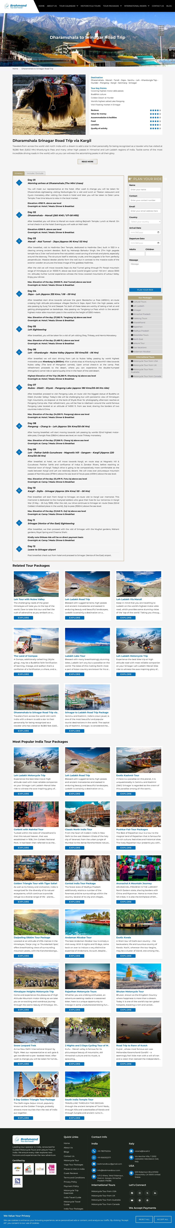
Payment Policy (71, 1186)
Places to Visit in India (74, 1169)
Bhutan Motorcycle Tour (130, 991)
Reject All (144, 1219)
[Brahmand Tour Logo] (15, 6)
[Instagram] (140, 1193)
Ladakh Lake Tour (75, 656)
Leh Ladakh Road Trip (77, 599)
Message (133, 260)
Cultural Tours (139, 301)
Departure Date (137, 238)
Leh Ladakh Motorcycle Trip (132, 656)
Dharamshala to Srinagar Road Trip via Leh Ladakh (42, 712)
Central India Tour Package (80, 883)
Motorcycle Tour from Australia (106, 1200)
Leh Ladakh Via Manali (129, 599)
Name (132, 185)
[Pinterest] (140, 1200)
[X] (147, 1193)
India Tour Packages (73, 1208)
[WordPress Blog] (147, 1200)
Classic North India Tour (78, 829)
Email (132, 206)
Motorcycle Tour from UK (145, 365)
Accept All (162, 1219)
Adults (132, 249)
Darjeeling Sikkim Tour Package (32, 937)
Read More (87, 161)
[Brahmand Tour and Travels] (26, 1139)
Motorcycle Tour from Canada (147, 376)
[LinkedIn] (155, 1193)
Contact (133, 196)
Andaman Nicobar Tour (78, 937)
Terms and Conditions (74, 1177)
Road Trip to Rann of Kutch (131, 1045)
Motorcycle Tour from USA (145, 361)
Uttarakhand (139, 322)
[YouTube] (132, 1200)
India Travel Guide (72, 1197)
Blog (169, 6)
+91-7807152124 (104, 1151)
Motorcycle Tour (71, 1160)
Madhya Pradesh (141, 331)
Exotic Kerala (123, 937)
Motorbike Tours (140, 335)
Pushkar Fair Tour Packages (132, 829)
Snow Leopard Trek (25, 1045)
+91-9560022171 (104, 1157)
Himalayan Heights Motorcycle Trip (34, 991)
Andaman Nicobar (142, 351)
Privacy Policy (70, 1182)
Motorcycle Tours (91, 6)
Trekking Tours (140, 318)
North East (138, 339)
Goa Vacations (139, 347)
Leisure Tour (139, 343)
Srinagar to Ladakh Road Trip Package (87, 712)
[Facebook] (132, 1193)
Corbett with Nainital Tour (28, 829)
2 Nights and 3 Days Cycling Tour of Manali (89, 1045)
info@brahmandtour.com (108, 1170)
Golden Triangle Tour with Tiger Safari (35, 883)
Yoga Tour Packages (73, 1164)
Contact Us (158, 6)
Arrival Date (135, 228)
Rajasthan (138, 326)
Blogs (66, 1152)
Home (41, 6)
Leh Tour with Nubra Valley (29, 599)
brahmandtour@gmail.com (109, 1164)
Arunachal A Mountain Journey (134, 883)
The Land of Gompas (25, 656)
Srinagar (137, 310)
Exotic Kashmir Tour (127, 775)
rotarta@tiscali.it (142, 1151)
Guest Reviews (71, 1173)
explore (23, 617)
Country (133, 217)
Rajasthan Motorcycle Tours (80, 991)
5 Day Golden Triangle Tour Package (34, 1099)
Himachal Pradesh (142, 314)
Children (150, 249)
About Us (52, 6)
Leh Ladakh (138, 306)
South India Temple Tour (79, 1099)
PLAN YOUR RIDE (145, 290)
